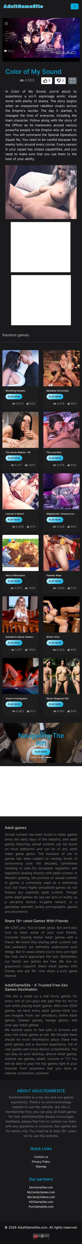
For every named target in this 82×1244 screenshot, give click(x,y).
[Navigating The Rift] (48, 757)
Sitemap (41, 1166)
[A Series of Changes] (41, 757)
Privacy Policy (41, 1161)
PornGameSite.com (41, 1206)
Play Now (14, 396)
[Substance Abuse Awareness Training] (20, 614)
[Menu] (75, 6)
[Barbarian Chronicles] (61, 368)
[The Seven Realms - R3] (20, 430)
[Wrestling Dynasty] (20, 368)
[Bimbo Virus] (61, 614)
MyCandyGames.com (41, 1192)
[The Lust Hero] (61, 430)
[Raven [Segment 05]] (61, 676)
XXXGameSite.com (41, 1201)
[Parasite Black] (61, 553)
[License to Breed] (20, 491)
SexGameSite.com (41, 1187)
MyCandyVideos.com (41, 1197)
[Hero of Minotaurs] (20, 553)
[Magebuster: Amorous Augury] (61, 491)
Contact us (41, 1156)
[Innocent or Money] (34, 757)
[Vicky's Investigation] (20, 676)
